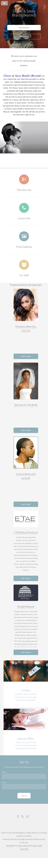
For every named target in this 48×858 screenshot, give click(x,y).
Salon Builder (10, 846)
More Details (25, 356)
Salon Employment (24, 846)
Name (4, 772)
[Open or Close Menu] (24, 2)
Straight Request (25, 606)
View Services (24, 27)
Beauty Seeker (37, 846)
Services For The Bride (25, 405)
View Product (26, 578)
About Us (24, 36)
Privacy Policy (24, 849)
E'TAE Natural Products (26, 532)
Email (4, 782)
